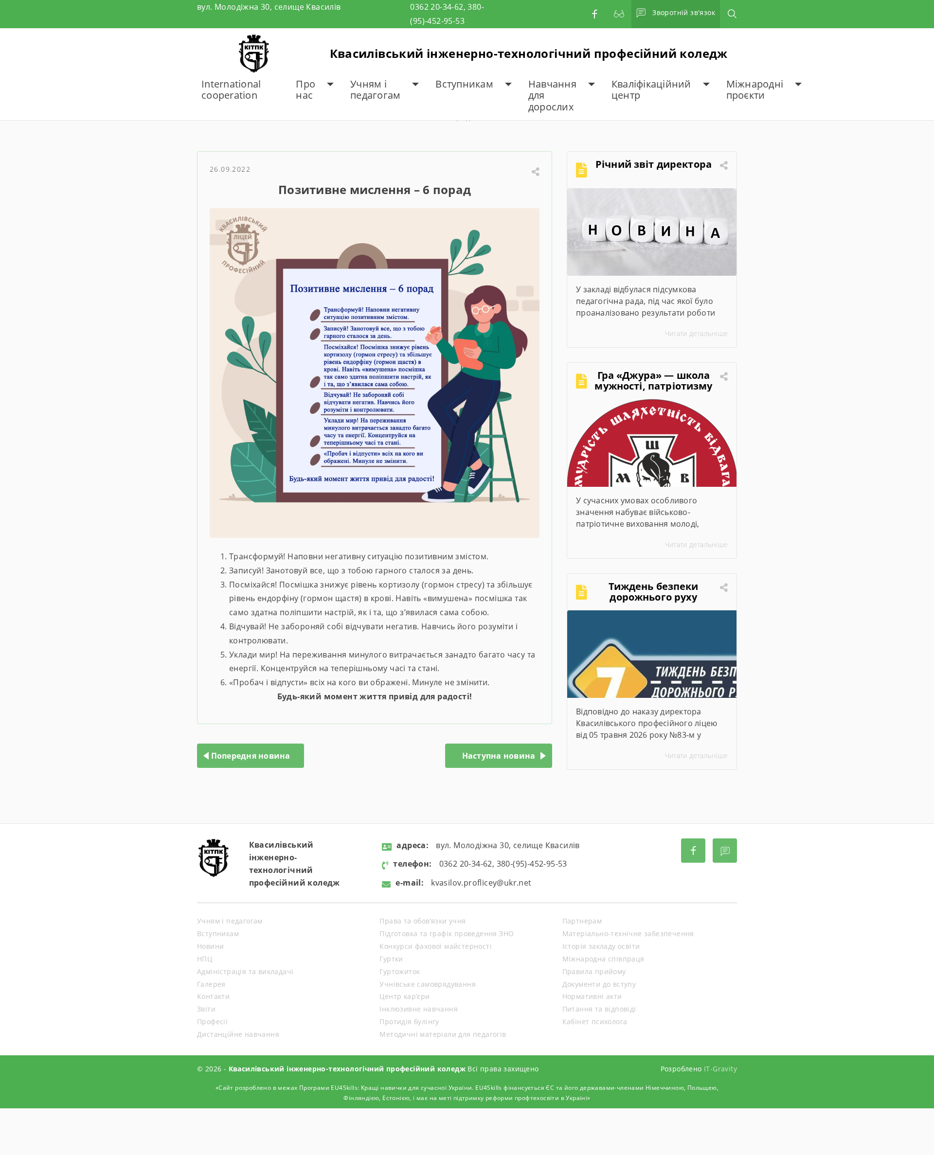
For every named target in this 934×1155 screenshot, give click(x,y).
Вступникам (464, 83)
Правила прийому (594, 971)
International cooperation (231, 89)
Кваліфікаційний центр (651, 89)
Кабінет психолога (595, 1021)
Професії (212, 1021)
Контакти (213, 996)
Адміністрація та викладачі (245, 971)
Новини (210, 946)
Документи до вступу (599, 984)
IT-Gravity (720, 1068)
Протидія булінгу (409, 1021)
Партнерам (582, 920)
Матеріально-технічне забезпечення (628, 933)
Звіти (206, 1008)
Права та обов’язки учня (422, 920)
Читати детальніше (696, 333)
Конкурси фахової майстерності (435, 946)
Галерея (211, 984)
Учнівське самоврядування (427, 984)
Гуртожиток (399, 971)
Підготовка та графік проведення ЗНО (446, 933)
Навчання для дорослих (552, 95)
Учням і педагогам (375, 89)
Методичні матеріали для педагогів (442, 1034)
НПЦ (204, 958)
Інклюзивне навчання (418, 1008)
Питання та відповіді (599, 1008)
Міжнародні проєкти (755, 89)
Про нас (305, 89)
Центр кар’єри (404, 996)
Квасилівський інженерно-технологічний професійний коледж (529, 53)
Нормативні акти (592, 996)
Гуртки (391, 958)
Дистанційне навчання (238, 1034)
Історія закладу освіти (601, 946)
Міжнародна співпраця (603, 958)
